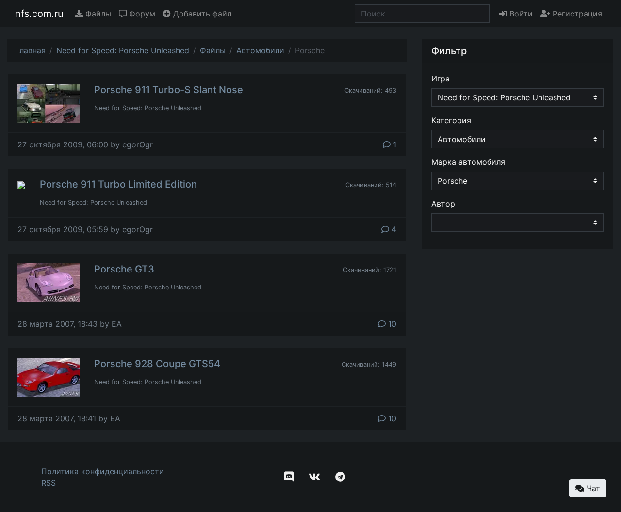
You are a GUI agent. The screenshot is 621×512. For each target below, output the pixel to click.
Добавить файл (201, 13)
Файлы (97, 13)
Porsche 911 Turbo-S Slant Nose (168, 90)
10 (391, 324)
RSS (48, 483)
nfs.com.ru (39, 13)
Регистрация (576, 13)
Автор (443, 203)
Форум (141, 13)
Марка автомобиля (468, 162)
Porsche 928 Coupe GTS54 (157, 363)
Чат (592, 488)
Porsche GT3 (124, 269)
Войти (520, 13)
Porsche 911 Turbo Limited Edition (118, 184)
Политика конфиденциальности (102, 471)
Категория (451, 120)
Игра (440, 78)
